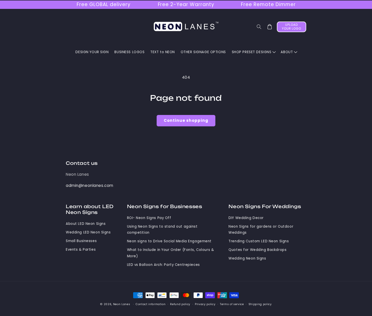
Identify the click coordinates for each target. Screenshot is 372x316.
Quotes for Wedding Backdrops (257, 249)
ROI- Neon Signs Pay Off (149, 217)
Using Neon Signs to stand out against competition (162, 229)
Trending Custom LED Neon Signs (259, 241)
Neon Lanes (77, 174)
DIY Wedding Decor (246, 217)
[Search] (259, 27)
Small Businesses (81, 241)
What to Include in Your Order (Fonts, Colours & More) (170, 252)
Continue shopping (186, 120)
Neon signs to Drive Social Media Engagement (169, 241)
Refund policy (180, 304)
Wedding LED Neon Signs (88, 232)
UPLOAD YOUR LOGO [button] (291, 27)
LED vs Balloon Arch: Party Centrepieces (163, 264)
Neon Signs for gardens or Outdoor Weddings (261, 229)
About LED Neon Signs (86, 223)
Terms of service (232, 304)
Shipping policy (260, 304)
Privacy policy (205, 304)
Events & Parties (81, 249)
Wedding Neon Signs (247, 258)
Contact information (151, 304)
